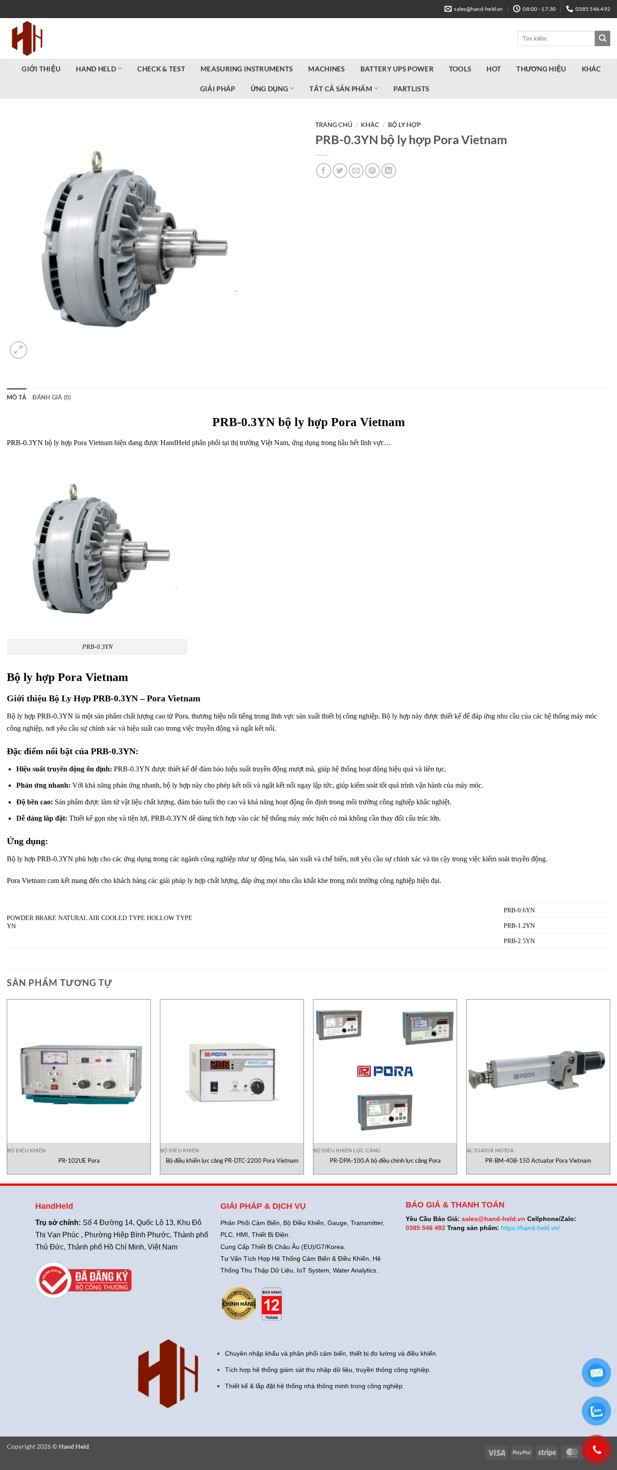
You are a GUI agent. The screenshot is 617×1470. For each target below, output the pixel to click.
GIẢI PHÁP (217, 89)
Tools (460, 69)
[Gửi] (602, 38)
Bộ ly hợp (404, 124)
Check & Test (161, 69)
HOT (493, 69)
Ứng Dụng (269, 89)
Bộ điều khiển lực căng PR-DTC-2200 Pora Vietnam (232, 1160)
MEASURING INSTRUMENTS (247, 69)
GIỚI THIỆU (41, 69)
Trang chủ (333, 124)
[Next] (610, 1090)
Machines (326, 69)
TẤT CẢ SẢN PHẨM (340, 89)
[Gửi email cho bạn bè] (356, 170)
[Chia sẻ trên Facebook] (323, 170)
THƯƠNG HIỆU (541, 69)
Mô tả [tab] (16, 397)
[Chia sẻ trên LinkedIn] (388, 170)
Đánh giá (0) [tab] (52, 397)
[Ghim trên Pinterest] (372, 170)
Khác (370, 124)
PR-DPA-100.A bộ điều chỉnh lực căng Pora (385, 1160)
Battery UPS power (397, 69)
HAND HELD (96, 69)
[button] (19, 350)
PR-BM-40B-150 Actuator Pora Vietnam (538, 1160)
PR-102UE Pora (79, 1160)
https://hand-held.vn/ (530, 1227)
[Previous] (7, 1090)
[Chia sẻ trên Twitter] (339, 170)
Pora (70, 677)
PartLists (33, 10)
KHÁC (591, 69)
